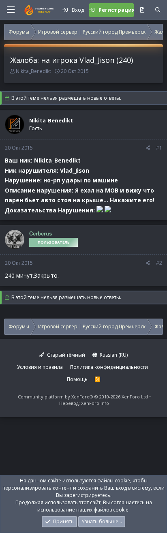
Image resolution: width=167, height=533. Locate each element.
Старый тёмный (65, 354)
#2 (159, 262)
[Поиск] (157, 10)
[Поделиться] (148, 148)
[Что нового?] (142, 10)
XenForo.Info (95, 403)
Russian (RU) (113, 354)
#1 (159, 147)
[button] (10, 10)
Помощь (77, 379)
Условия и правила (40, 367)
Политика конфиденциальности (109, 367)
